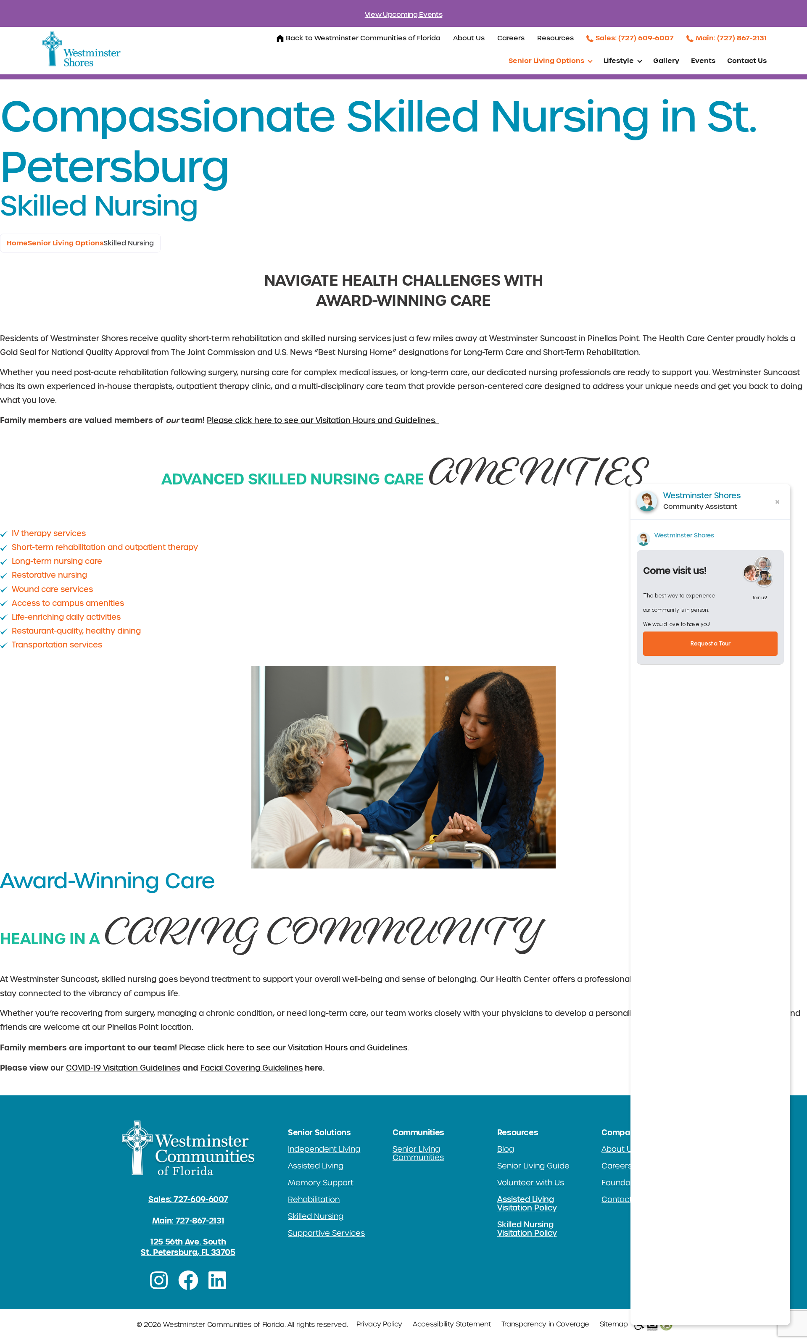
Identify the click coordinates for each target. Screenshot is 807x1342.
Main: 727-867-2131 (188, 1221)
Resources (555, 38)
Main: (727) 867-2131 (731, 37)
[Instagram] (159, 1280)
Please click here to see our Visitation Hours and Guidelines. (323, 421)
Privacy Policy (379, 1324)
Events (703, 60)
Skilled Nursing (315, 1216)
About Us (469, 38)
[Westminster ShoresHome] (81, 49)
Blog (505, 1149)
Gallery (666, 60)
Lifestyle (619, 60)
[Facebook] (188, 1280)
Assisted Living (315, 1166)
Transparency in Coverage (545, 1324)
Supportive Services (326, 1233)
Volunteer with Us (530, 1183)
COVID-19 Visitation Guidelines (123, 1068)
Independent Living (324, 1149)
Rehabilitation (314, 1200)
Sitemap (614, 1324)
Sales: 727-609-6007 (188, 1199)
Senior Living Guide (533, 1166)
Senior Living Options (546, 60)
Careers (511, 38)
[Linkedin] (217, 1280)
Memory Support (320, 1183)
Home (17, 242)
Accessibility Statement (452, 1324)
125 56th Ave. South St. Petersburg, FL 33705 (188, 1247)
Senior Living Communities (418, 1153)
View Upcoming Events (404, 14)
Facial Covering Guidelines (251, 1068)
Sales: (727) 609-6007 (635, 37)
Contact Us (747, 60)
